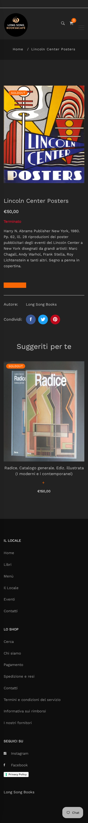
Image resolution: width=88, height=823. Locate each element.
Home (18, 49)
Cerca (9, 641)
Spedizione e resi (19, 676)
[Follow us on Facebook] (31, 319)
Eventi (9, 599)
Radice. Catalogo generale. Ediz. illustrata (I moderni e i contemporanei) (44, 471)
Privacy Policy (18, 774)
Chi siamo (12, 653)
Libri (7, 564)
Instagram (19, 753)
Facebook (19, 765)
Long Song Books (19, 792)
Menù (8, 576)
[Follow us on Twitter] (43, 319)
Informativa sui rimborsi (25, 711)
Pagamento (13, 665)
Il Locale (11, 588)
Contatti (11, 611)
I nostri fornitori (18, 723)
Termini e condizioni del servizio (32, 700)
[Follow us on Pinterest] (55, 319)
